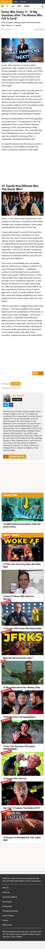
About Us (5, 888)
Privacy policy (7, 901)
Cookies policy (7, 906)
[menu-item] (7, 6)
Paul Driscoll (9, 29)
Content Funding (8, 915)
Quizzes (23, 2)
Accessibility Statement (10, 911)
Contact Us (6, 892)
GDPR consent (7, 925)
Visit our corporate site (33, 881)
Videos (16, 2)
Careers (5, 920)
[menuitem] (6, 2)
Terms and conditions (10, 897)
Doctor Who (15, 384)
